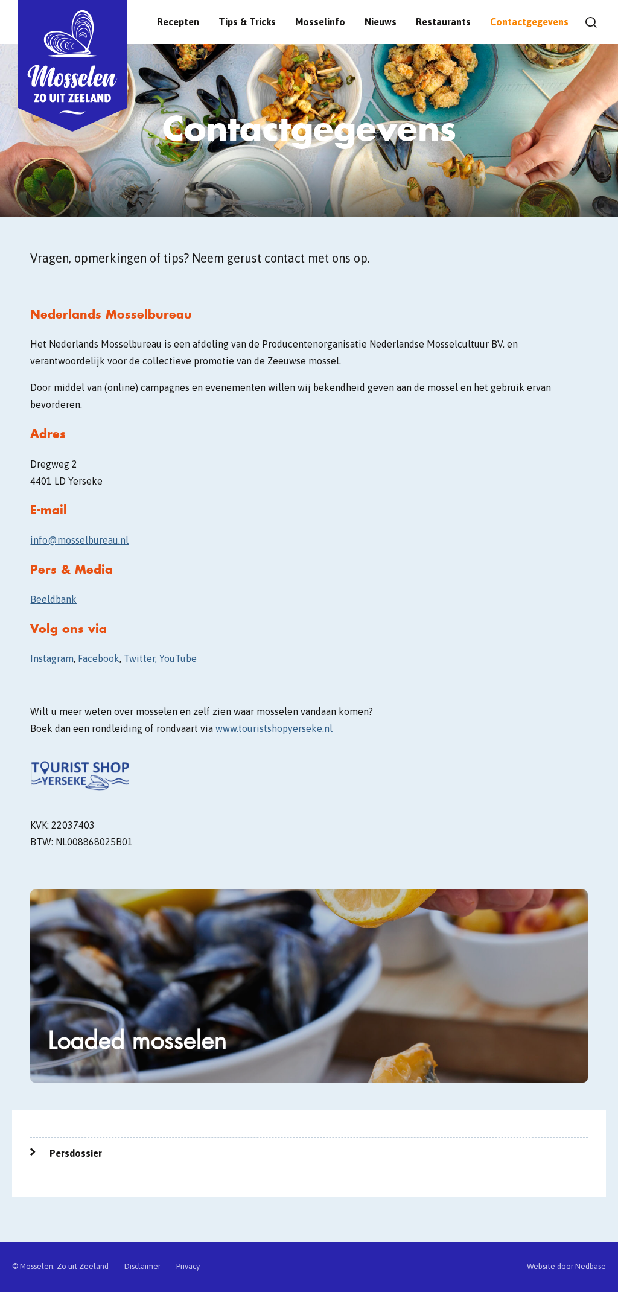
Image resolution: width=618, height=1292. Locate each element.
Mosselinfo (320, 21)
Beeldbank (53, 599)
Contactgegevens (529, 21)
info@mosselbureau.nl (79, 540)
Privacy (188, 1266)
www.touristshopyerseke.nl (274, 728)
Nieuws (381, 21)
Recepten (178, 21)
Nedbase (590, 1266)
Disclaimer (142, 1266)
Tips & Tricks (247, 21)
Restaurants (443, 21)
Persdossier (75, 1153)
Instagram (52, 658)
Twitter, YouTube (160, 658)
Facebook (98, 658)
